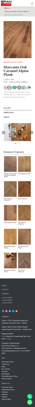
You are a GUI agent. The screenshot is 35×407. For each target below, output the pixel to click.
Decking (4, 394)
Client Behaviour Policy (10, 376)
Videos (6, 117)
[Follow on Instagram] (6, 311)
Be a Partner (6, 369)
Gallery (7, 108)
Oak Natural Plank (10, 222)
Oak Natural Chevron (8, 199)
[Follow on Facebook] (3, 311)
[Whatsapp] (29, 402)
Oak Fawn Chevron (21, 271)
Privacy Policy (6, 378)
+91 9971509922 (7, 300)
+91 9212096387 (7, 298)
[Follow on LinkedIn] (9, 311)
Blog (3, 366)
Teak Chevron (22, 199)
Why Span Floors (8, 362)
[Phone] (29, 396)
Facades (5, 392)
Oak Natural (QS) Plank (9, 247)
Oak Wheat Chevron (21, 223)
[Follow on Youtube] (16, 311)
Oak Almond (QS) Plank (10, 271)
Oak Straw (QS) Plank (23, 247)
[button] (15, 143)
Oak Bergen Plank (24, 174)
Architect (5, 371)
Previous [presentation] (3, 132)
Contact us (5, 364)
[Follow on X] (13, 311)
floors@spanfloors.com (11, 351)
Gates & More (6, 399)
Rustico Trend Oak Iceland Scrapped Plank (10, 175)
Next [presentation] (31, 132)
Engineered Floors (8, 389)
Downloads (9, 112)
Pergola (4, 397)
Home (7, 8)
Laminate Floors (7, 387)
